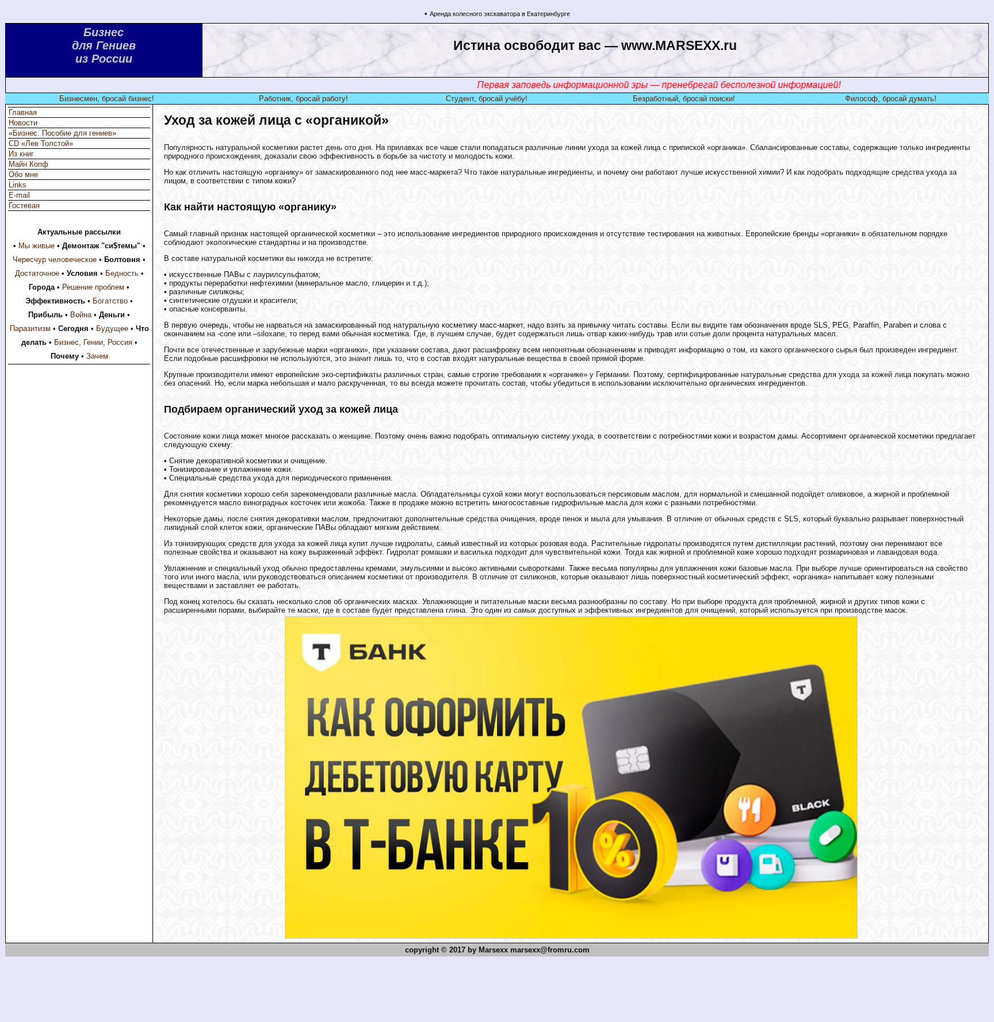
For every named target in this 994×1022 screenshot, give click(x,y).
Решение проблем (93, 287)
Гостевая (24, 205)
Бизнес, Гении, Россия (93, 342)
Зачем (97, 356)
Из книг (21, 153)
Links (17, 184)
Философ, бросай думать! (890, 98)
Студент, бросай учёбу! (486, 98)
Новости (23, 122)
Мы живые (36, 245)
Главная (23, 112)
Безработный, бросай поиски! (684, 98)
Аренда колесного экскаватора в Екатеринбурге (500, 13)
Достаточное (37, 273)
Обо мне (23, 174)
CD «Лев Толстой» (41, 143)
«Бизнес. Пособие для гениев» (62, 133)
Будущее (112, 328)
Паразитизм (30, 328)
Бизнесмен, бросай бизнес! (106, 98)
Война (80, 314)
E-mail (19, 195)
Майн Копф (28, 164)
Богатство (110, 301)
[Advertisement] (497, 991)
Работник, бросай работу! (303, 98)
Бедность (122, 273)
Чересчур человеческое (55, 259)
